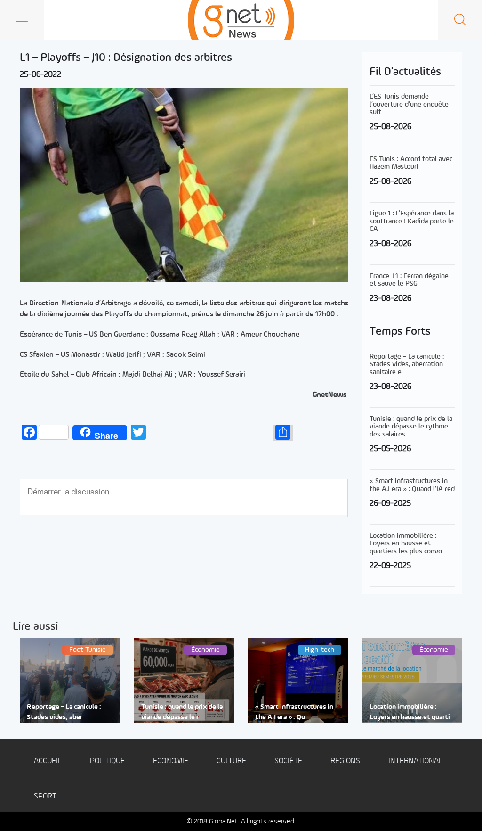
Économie (170, 761)
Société (288, 761)
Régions (345, 761)
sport (45, 796)
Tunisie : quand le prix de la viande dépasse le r (182, 712)
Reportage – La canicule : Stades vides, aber (64, 712)
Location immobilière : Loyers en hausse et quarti (410, 712)
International (415, 761)
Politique (107, 761)
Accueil (48, 761)
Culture (231, 761)
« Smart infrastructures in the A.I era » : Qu (294, 712)
